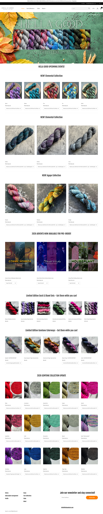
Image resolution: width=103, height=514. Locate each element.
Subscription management (11, 496)
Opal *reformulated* (85, 436)
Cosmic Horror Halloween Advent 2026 (13, 278)
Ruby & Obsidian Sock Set (10, 319)
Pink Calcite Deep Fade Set (42, 319)
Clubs (38, 8)
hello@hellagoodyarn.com (91, 3)
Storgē (69, 219)
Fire (44, 103)
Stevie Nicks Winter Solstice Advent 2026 (45, 278)
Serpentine (45, 403)
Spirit (6, 103)
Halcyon (38, 219)
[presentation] (3, 38)
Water (25, 103)
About (43, 8)
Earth (82, 103)
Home (22, 8)
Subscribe (92, 497)
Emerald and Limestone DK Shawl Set (60, 319)
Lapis (25, 469)
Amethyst (7, 469)
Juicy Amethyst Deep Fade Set (27, 319)
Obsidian (83, 469)
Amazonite (45, 436)
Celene (38, 161)
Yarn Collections (30, 8)
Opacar (6, 219)
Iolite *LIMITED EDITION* (86, 358)
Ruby (6, 403)
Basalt (63, 436)
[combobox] (81, 8)
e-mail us (83, 3)
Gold (25, 436)
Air (62, 103)
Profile (6, 498)
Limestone (26, 403)
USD (100, 3)
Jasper (63, 403)
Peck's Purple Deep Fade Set (90, 319)
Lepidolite (7, 436)
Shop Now (74, 1)
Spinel (82, 403)
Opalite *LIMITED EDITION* (10, 358)
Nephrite (45, 469)
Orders (6, 493)
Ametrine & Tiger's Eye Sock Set (49, 358)
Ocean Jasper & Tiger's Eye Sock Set (31, 358)
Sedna (6, 161)
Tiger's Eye (64, 469)
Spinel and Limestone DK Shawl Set (75, 319)
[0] (100, 8)
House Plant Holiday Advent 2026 (75, 278)
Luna (69, 161)
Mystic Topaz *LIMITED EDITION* (69, 358)
